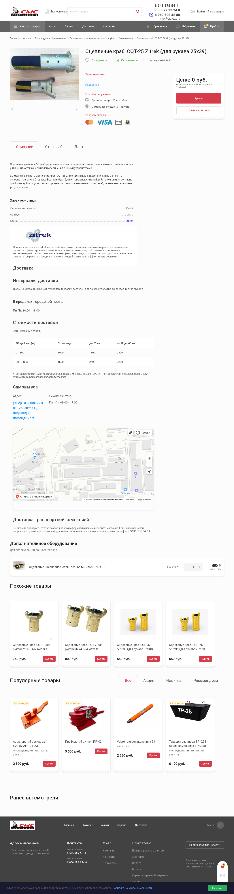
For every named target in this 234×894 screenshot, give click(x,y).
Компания (109, 850)
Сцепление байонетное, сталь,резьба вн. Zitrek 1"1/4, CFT (68, 567)
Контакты (109, 26)
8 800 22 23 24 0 (167, 10)
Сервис (69, 26)
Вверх (210, 825)
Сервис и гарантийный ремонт (150, 875)
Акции (52, 26)
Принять (217, 887)
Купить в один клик (198, 110)
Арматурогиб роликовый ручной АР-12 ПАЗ (30, 744)
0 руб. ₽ (213, 26)
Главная (69, 825)
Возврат (137, 869)
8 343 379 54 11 (167, 6)
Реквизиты (109, 863)
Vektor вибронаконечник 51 (136, 741)
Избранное (188, 26)
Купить (199, 98)
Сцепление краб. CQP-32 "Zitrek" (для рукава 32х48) (135, 647)
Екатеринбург (59, 11)
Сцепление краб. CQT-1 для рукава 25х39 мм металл (31, 647)
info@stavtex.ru (170, 18)
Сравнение (160, 26)
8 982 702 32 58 (167, 15)
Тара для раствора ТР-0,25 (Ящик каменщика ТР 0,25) (187, 744)
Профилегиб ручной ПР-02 (83, 741)
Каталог (88, 825)
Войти (201, 11)
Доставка (88, 26)
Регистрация (216, 11)
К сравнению (129, 60)
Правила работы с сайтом (148, 850)
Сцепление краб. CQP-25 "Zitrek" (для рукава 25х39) (187, 647)
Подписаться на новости (204, 844)
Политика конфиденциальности (132, 887)
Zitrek (130, 220)
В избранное (99, 60)
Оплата (136, 863)
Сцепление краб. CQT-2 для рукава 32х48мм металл (83, 647)
